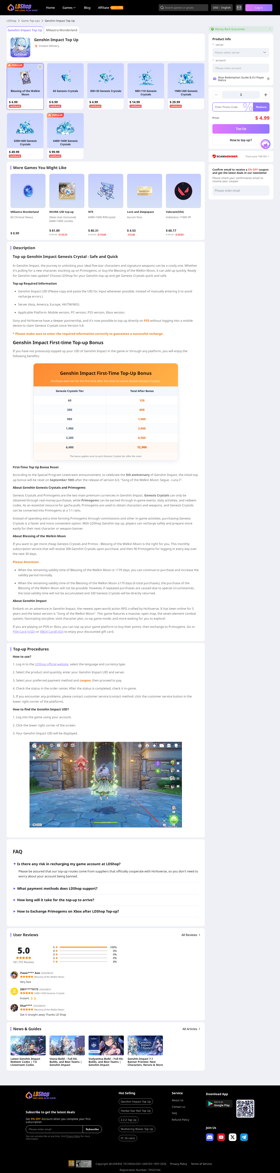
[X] (232, 1137)
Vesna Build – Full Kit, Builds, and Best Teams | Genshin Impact (66, 1061)
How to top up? (241, 140)
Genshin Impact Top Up (25, 30)
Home (50, 8)
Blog (87, 8)
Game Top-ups (30, 20)
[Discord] (210, 1137)
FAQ (174, 1113)
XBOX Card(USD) (52, 632)
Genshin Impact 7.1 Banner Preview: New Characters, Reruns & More (145, 1061)
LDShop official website (51, 664)
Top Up (241, 128)
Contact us (178, 1106)
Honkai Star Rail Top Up (136, 1110)
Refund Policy (180, 1119)
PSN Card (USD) (24, 632)
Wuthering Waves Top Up (137, 1129)
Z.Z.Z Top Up (129, 1120)
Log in (259, 7)
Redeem (261, 107)
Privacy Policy (73, 1136)
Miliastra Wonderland (61, 30)
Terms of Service (201, 1164)
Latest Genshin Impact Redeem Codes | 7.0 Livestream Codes (25, 1061)
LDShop (11, 20)
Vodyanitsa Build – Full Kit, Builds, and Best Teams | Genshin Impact (106, 1061)
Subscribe (92, 1129)
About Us (177, 1100)
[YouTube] (221, 1137)
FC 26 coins (128, 1138)
